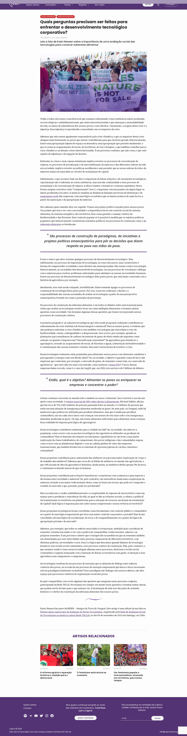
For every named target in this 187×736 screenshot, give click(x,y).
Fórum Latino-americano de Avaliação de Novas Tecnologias (71, 612)
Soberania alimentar (65, 16)
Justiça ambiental (48, 16)
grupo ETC (114, 364)
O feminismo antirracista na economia (91, 674)
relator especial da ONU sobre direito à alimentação (92, 401)
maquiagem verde (49, 196)
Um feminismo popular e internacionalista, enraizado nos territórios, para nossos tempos (128, 676)
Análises (69, 668)
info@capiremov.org (169, 732)
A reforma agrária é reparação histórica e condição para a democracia (56, 675)
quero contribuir (85, 717)
